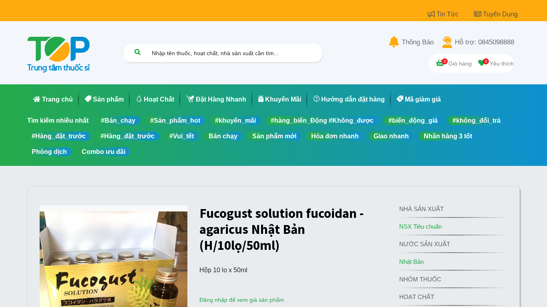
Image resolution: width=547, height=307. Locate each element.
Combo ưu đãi (103, 151)
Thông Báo (418, 42)
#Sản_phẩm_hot (175, 120)
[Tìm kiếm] (137, 52)
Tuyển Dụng (500, 14)
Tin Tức (448, 14)
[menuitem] (53, 99)
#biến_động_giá (413, 120)
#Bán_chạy (118, 120)
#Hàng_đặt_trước (59, 136)
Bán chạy (223, 136)
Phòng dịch (49, 151)
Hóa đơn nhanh (335, 136)
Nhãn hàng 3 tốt (448, 136)
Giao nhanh (391, 136)
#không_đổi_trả (476, 120)
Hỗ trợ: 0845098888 (484, 42)
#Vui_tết (181, 136)
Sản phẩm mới (274, 136)
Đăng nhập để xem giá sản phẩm (241, 300)
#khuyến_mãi (235, 120)
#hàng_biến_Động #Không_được (322, 120)
